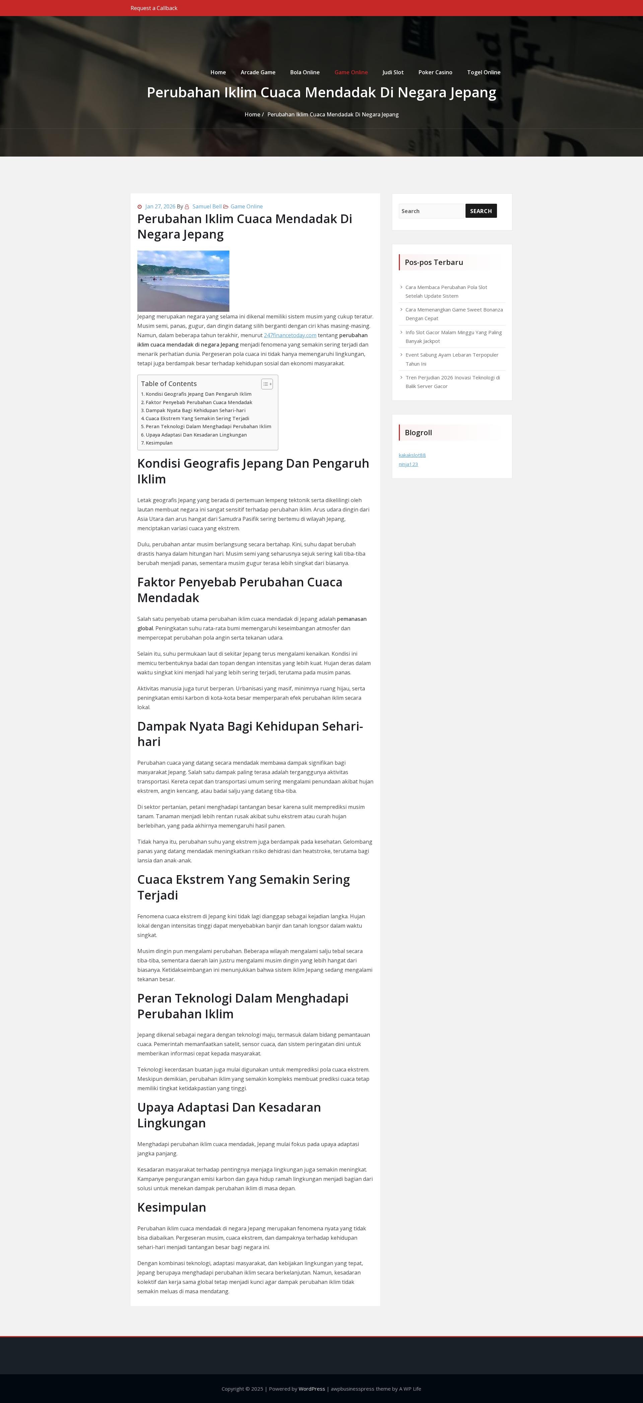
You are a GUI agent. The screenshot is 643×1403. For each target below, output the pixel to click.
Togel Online (484, 72)
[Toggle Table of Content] (263, 384)
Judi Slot (393, 72)
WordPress (312, 1388)
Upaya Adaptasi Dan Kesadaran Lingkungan (196, 435)
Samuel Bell (207, 206)
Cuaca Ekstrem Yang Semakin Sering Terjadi (197, 418)
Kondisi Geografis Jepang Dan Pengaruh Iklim (199, 394)
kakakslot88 (412, 455)
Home (218, 72)
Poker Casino (435, 72)
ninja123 (408, 464)
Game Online (351, 72)
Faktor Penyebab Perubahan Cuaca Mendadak (199, 402)
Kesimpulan (159, 443)
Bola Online (305, 72)
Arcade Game (258, 72)
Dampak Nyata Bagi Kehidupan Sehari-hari (195, 410)
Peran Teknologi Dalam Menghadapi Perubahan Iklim (208, 426)
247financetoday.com (290, 335)
